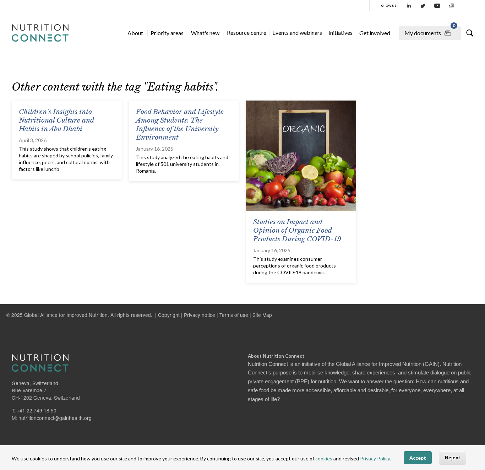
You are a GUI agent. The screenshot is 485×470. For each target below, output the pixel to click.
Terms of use (233, 314)
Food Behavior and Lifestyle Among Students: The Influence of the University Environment (180, 124)
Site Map (262, 314)
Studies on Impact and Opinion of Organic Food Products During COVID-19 (297, 230)
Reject (452, 457)
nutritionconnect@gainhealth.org (55, 417)
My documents (429, 31)
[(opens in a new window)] (409, 5)
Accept (417, 458)
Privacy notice (199, 314)
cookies (323, 458)
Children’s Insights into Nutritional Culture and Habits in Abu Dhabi (56, 120)
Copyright (169, 314)
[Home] (40, 33)
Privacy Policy (375, 458)
